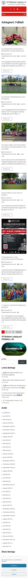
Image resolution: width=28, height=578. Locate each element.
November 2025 (8, 430)
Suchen (4, 359)
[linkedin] (17, 9)
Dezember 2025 (8, 426)
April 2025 (6, 447)
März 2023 (6, 502)
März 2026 (6, 419)
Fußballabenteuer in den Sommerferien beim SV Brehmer (12, 258)
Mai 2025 (6, 443)
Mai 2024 (6, 481)
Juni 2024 (6, 478)
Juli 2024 (5, 474)
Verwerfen (14, 570)
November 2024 (8, 464)
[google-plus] (14, 9)
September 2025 (8, 433)
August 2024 (7, 471)
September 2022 (8, 515)
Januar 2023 (6, 505)
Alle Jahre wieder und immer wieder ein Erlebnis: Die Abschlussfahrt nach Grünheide (14, 147)
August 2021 (7, 543)
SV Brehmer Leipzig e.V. (16, 2)
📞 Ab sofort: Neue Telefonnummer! (14, 380)
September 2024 (8, 467)
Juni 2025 (6, 440)
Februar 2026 (7, 423)
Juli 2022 (5, 522)
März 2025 (6, 450)
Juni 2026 (6, 416)
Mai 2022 (6, 529)
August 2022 (7, 519)
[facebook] (10, 9)
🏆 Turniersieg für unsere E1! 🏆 (13, 400)
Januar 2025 (6, 457)
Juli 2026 (5, 413)
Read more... (7, 71)
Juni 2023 (6, 491)
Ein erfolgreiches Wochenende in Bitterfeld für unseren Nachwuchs (13, 50)
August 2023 (7, 488)
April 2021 (6, 546)
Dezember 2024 (8, 461)
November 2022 (8, 512)
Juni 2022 (6, 526)
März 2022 (6, 533)
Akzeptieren (14, 565)
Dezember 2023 (8, 485)
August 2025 (7, 437)
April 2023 (6, 498)
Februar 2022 (7, 536)
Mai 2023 (6, 495)
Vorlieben (14, 574)
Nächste (18, 332)
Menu (3, 14)
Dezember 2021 (8, 539)
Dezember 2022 (8, 509)
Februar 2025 (7, 454)
